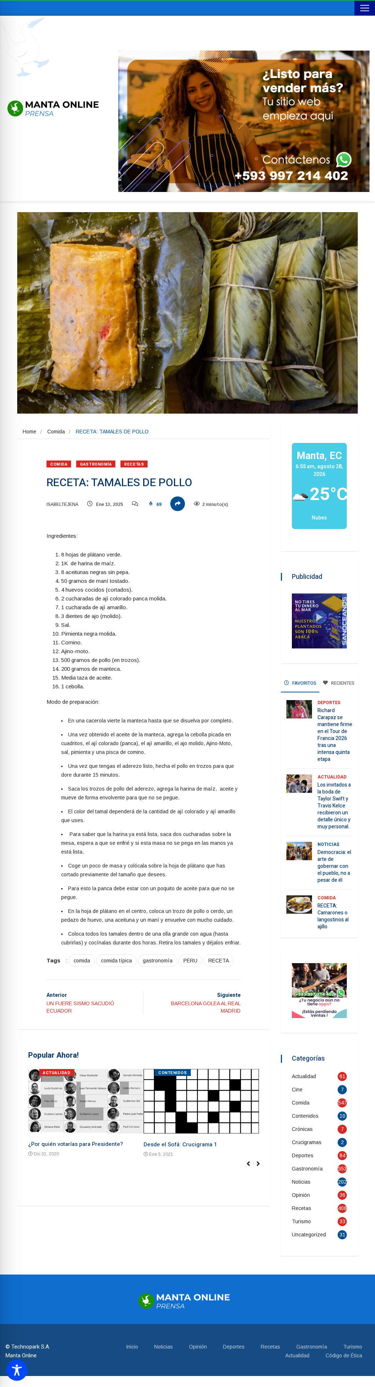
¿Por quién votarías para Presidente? (75, 1144)
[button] (261, 1167)
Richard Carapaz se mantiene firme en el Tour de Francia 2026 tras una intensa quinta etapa (335, 735)
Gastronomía (96, 464)
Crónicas (302, 1129)
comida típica (116, 960)
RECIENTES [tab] (342, 683)
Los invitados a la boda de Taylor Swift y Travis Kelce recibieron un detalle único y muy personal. (334, 806)
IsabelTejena (62, 504)
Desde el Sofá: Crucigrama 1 (180, 1144)
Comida (56, 431)
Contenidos (172, 1073)
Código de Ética (344, 1355)
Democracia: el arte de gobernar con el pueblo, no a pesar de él (334, 866)
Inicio (132, 1347)
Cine (297, 1089)
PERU (190, 960)
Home (29, 431)
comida (82, 960)
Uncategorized (309, 1235)
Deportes (329, 702)
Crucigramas (307, 1142)
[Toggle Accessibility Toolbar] (16, 1370)
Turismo (301, 1221)
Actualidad (57, 1073)
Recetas (134, 464)
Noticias (328, 844)
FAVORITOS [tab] (303, 683)
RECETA (218, 960)
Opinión (301, 1195)
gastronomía (157, 960)
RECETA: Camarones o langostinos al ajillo (333, 916)
